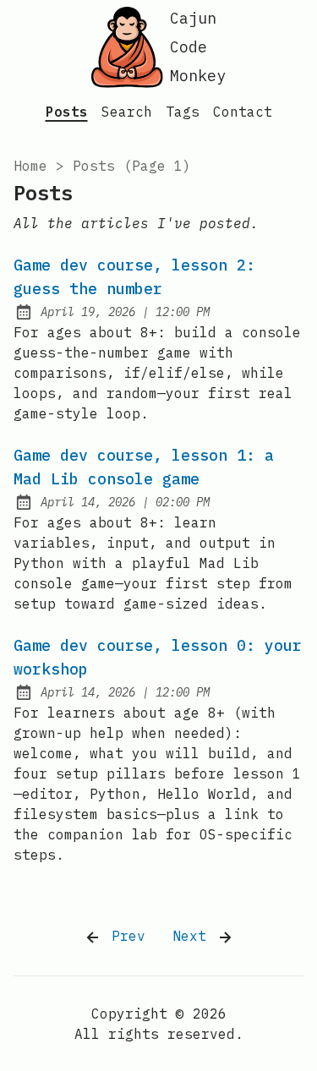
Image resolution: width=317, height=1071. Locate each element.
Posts (67, 111)
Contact (242, 111)
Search (126, 111)
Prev (124, 935)
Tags (182, 111)
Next (193, 935)
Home (30, 165)
